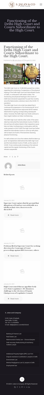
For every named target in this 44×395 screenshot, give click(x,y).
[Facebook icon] (17, 387)
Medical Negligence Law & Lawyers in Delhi (20, 362)
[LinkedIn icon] (29, 387)
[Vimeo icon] (22, 387)
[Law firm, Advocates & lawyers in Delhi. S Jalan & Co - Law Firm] (22, 4)
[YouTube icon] (24, 387)
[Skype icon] (15, 387)
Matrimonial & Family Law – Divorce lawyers (20, 339)
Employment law (11, 365)
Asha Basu (17, 60)
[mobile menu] (41, 4)
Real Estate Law (11, 336)
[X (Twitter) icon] (20, 387)
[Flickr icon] (27, 387)
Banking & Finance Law (13, 334)
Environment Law (11, 359)
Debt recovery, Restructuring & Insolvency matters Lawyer (19, 343)
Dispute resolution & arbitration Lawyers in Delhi (21, 357)
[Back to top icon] (22, 379)
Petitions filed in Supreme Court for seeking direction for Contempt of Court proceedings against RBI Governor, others (22, 248)
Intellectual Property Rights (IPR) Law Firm (19, 354)
